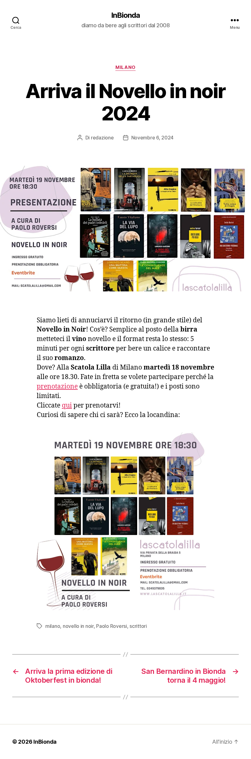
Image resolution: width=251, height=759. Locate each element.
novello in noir (78, 626)
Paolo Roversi (111, 626)
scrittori (138, 626)
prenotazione (57, 386)
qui (67, 405)
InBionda (125, 15)
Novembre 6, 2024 (152, 138)
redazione (102, 138)
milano (52, 626)
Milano (125, 67)
